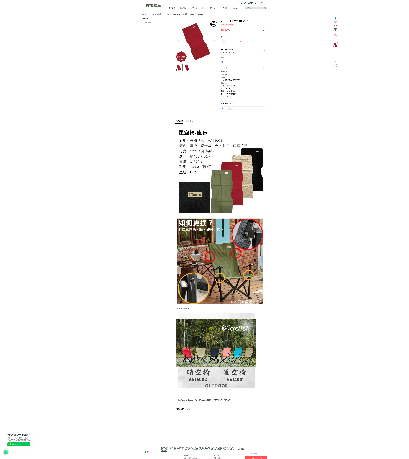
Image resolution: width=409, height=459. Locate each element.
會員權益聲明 (218, 458)
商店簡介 (186, 455)
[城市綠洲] (153, 5)
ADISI (223, 62)
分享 (224, 109)
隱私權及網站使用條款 (190, 458)
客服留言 (216, 455)
